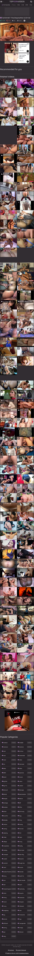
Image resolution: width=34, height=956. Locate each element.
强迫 (31, 5)
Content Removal (21, 950)
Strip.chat (21, 50)
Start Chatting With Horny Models (22, 57)
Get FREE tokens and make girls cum (23, 46)
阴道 (18, 5)
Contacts (11, 950)
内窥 (23, 5)
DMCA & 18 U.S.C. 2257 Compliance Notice (18, 953)
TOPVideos (17, 1)
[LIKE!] (1, 20)
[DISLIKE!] (7, 20)
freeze (14, 5)
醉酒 (27, 5)
